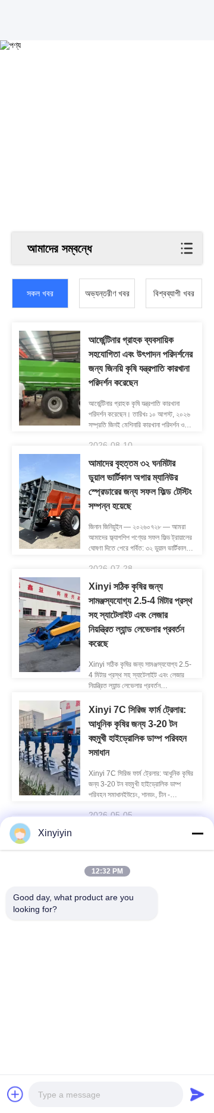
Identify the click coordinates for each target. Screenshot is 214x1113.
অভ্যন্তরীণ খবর (107, 293)
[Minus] (197, 833)
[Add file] (15, 1094)
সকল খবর (40, 293)
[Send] (197, 1094)
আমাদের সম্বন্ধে (59, 248)
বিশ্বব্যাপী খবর (173, 293)
